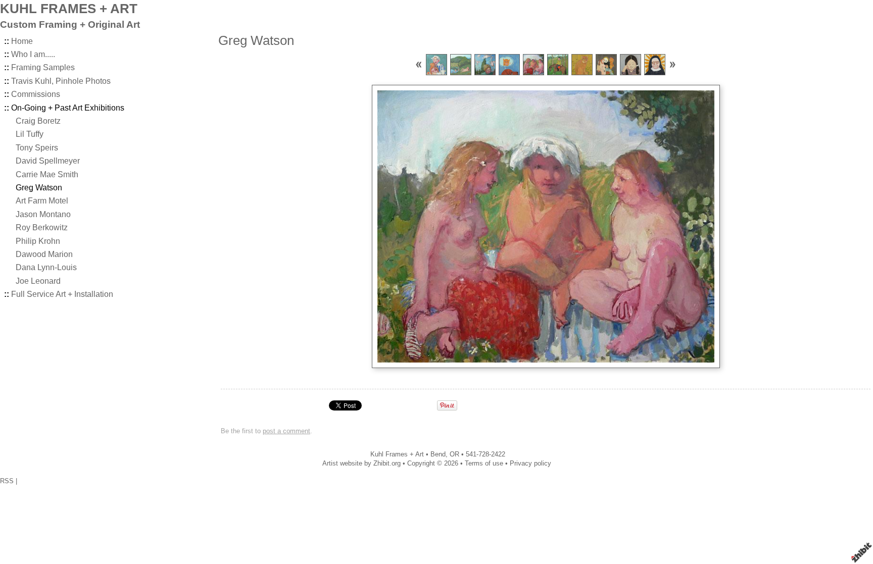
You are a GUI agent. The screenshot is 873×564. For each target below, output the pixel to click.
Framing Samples (43, 67)
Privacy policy (530, 463)
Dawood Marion (44, 254)
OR (454, 454)
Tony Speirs (37, 147)
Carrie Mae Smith (47, 174)
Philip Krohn (38, 241)
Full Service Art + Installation (62, 294)
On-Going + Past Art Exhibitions (67, 108)
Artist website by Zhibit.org (361, 463)
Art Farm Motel (42, 200)
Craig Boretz (38, 121)
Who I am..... (33, 54)
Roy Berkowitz (42, 227)
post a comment (286, 431)
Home (22, 41)
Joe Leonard (38, 281)
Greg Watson (39, 187)
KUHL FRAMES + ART (68, 9)
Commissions (35, 94)
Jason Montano (43, 214)
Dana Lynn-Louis (46, 267)
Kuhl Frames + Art (397, 454)
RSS (7, 481)
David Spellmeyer (48, 161)
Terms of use (484, 463)
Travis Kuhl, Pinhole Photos (61, 81)
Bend (438, 454)
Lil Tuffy (29, 134)
